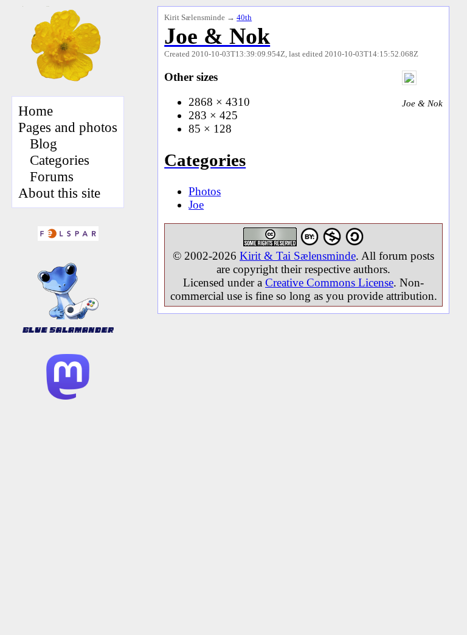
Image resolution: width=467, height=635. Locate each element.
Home (35, 111)
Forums (52, 176)
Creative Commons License (329, 282)
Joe (196, 204)
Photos (205, 191)
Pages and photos (67, 127)
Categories (59, 160)
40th (244, 17)
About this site (59, 193)
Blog (43, 143)
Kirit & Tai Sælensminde (298, 255)
